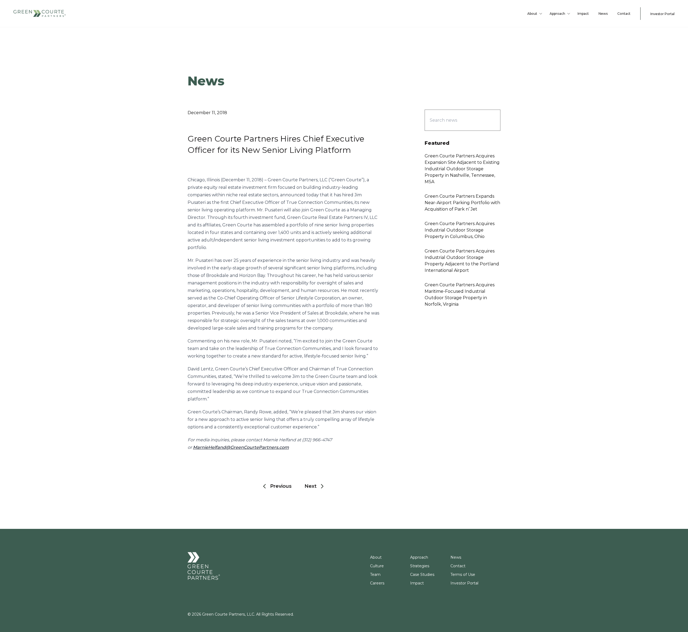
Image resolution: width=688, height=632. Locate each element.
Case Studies (422, 574)
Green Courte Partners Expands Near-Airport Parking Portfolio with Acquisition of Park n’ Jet (462, 203)
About (532, 14)
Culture (377, 566)
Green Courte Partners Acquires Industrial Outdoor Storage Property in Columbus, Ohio (459, 230)
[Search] (486, 120)
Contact (623, 14)
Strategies (419, 566)
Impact (583, 14)
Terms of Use (462, 574)
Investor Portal (662, 14)
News (603, 14)
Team (375, 574)
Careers (377, 583)
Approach (557, 14)
